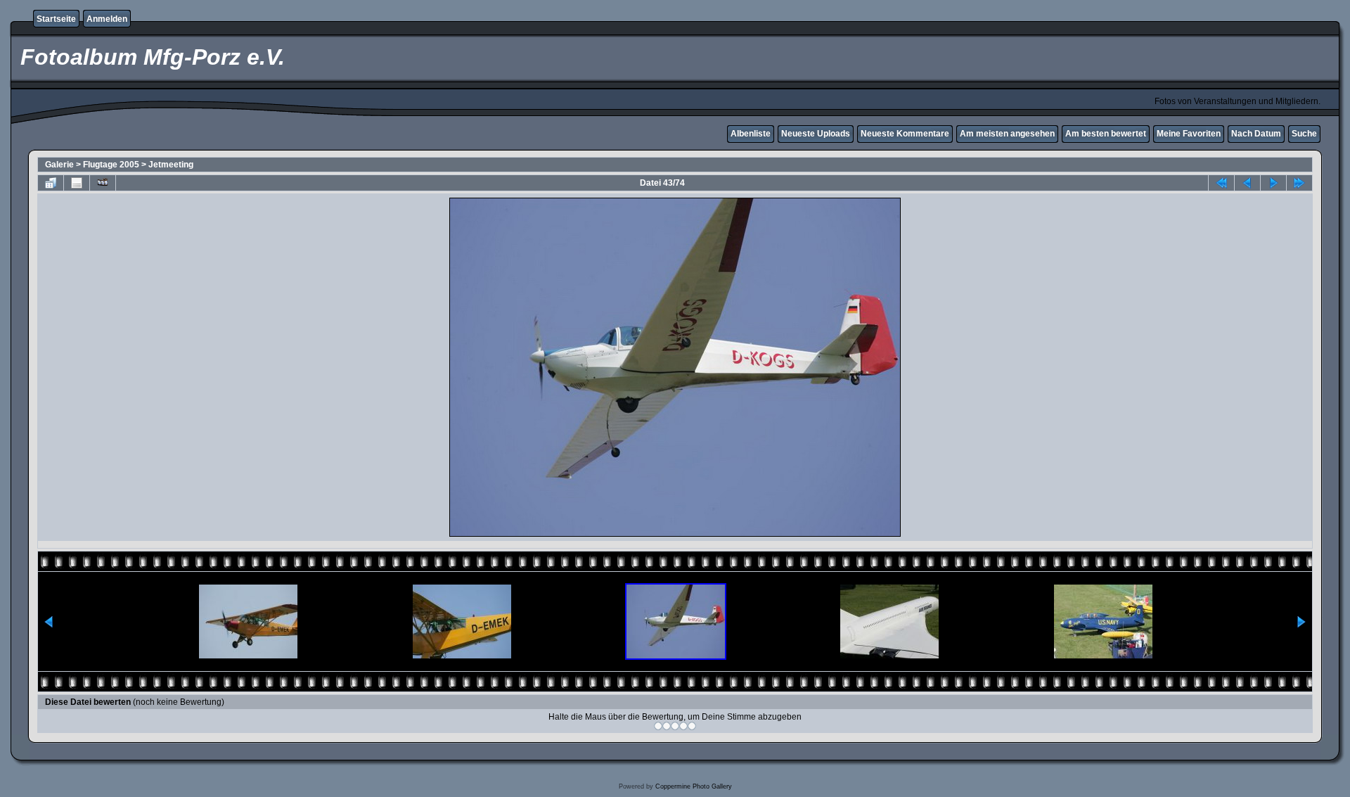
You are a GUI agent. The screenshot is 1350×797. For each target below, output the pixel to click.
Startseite (56, 19)
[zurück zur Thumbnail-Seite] (50, 183)
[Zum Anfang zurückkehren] (1221, 183)
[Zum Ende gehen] (1299, 183)
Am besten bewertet (1105, 134)
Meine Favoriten (1189, 134)
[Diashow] (102, 183)
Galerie (59, 165)
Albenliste (751, 134)
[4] (683, 726)
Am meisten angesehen (1007, 134)
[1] (658, 726)
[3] (675, 726)
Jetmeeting (170, 165)
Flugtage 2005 (111, 165)
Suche (1304, 134)
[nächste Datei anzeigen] (1273, 183)
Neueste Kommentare (905, 134)
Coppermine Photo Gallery (693, 786)
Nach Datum (1256, 134)
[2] (666, 726)
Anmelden (106, 19)
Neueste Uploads (815, 134)
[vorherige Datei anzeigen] (1247, 183)
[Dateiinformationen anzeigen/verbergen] (76, 183)
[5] (692, 726)
